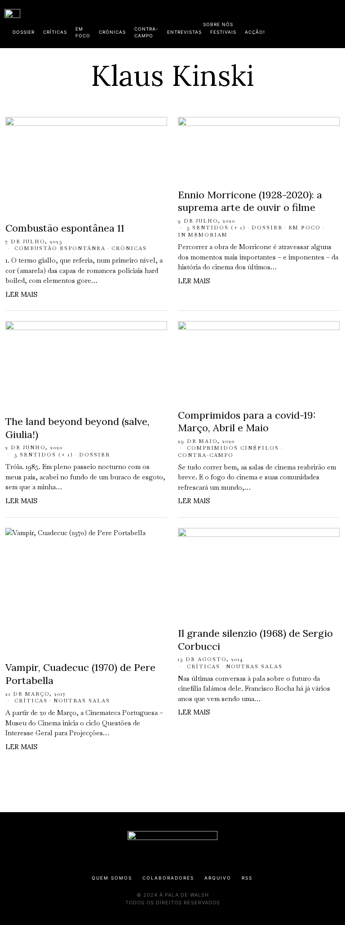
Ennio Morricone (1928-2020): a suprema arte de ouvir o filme (250, 201)
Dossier (267, 227)
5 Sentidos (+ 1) (216, 227)
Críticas (31, 700)
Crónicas (129, 248)
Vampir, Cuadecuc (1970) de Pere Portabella (80, 674)
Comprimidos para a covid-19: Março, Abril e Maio (247, 421)
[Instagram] (282, 22)
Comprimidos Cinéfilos (233, 448)
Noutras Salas (81, 700)
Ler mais (21, 294)
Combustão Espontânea (60, 248)
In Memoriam (203, 235)
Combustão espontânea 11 (64, 228)
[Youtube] (311, 22)
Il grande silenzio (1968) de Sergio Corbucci (255, 639)
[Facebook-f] (254, 22)
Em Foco (304, 227)
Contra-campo (206, 455)
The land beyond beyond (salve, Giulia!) (77, 428)
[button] (336, 23)
